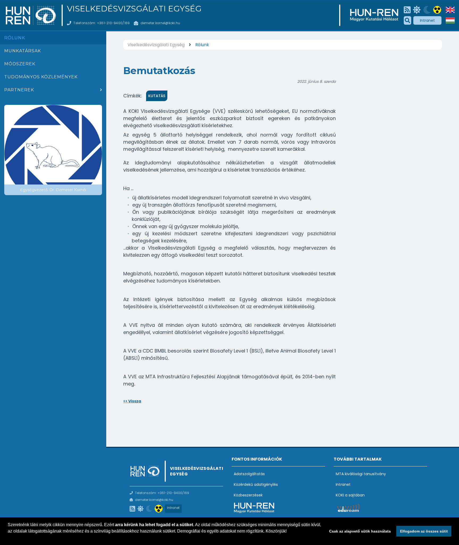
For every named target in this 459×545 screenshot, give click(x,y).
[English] (450, 10)
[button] (8, 538)
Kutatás (156, 95)
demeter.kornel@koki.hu (160, 23)
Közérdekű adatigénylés (256, 484)
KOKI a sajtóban (350, 495)
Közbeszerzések (248, 495)
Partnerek (19, 89)
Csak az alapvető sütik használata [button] (360, 531)
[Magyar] (450, 20)
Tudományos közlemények (41, 76)
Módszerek (19, 63)
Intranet (427, 20)
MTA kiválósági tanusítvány (361, 474)
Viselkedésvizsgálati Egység (134, 9)
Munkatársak (22, 50)
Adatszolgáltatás (249, 474)
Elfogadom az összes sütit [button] (424, 531)
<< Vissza (132, 401)
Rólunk (14, 37)
